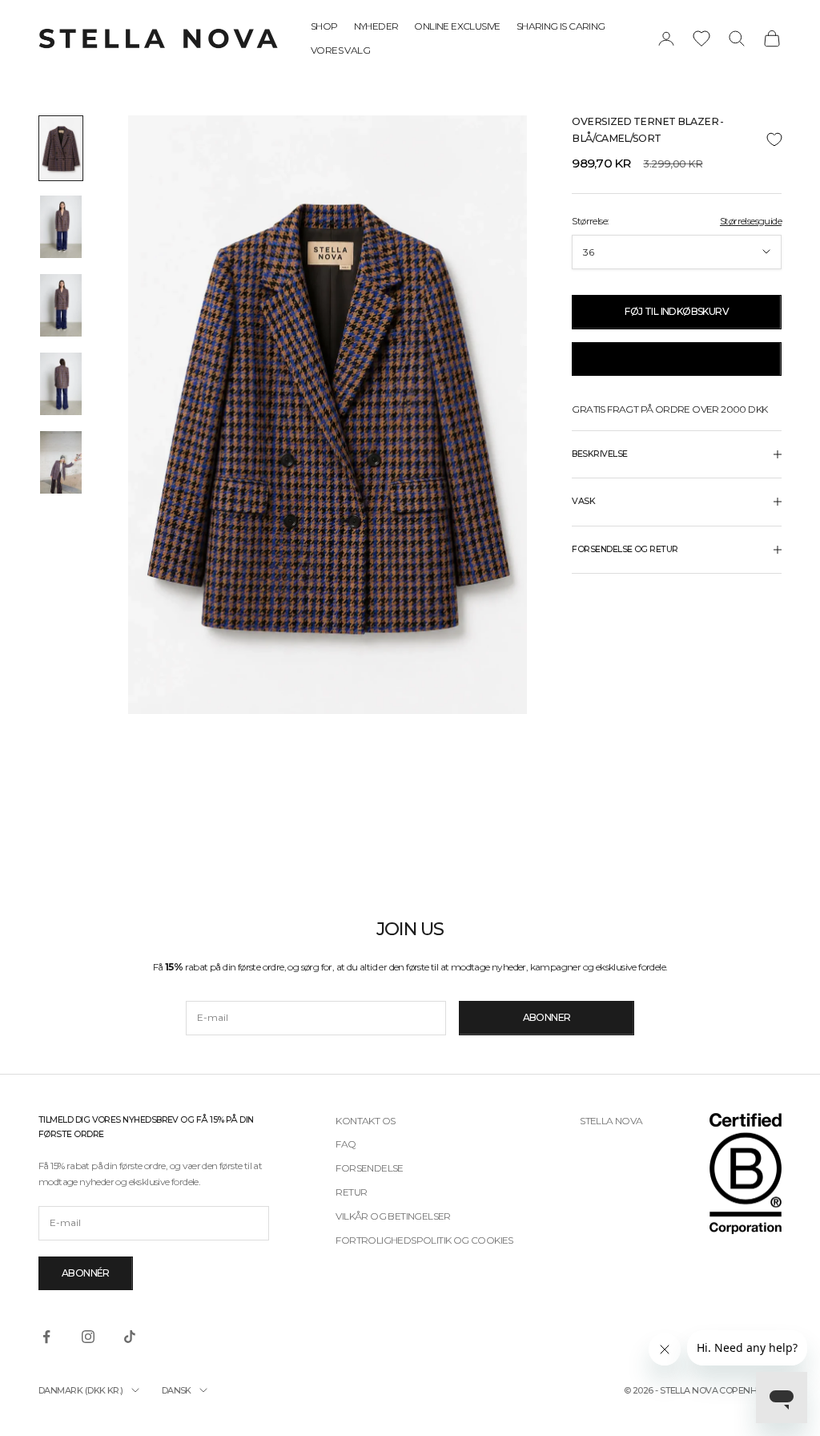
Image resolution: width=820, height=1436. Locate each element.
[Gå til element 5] (60, 462)
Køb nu (676, 359)
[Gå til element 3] (60, 305)
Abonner (547, 1017)
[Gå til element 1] (60, 148)
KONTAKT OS (365, 1121)
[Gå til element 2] (60, 227)
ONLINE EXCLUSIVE (457, 26)
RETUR (351, 1192)
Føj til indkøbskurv (677, 311)
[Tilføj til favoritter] (677, 140)
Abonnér (86, 1273)
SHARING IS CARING (561, 26)
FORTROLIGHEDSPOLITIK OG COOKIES (424, 1240)
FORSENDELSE (369, 1168)
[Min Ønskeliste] (701, 38)
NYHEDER (376, 26)
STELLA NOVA (611, 1121)
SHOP (324, 26)
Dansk (176, 1390)
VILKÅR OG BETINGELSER (393, 1216)
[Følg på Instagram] (88, 1337)
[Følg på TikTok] (130, 1337)
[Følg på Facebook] (46, 1337)
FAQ (346, 1144)
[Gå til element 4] (60, 384)
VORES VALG (340, 50)
